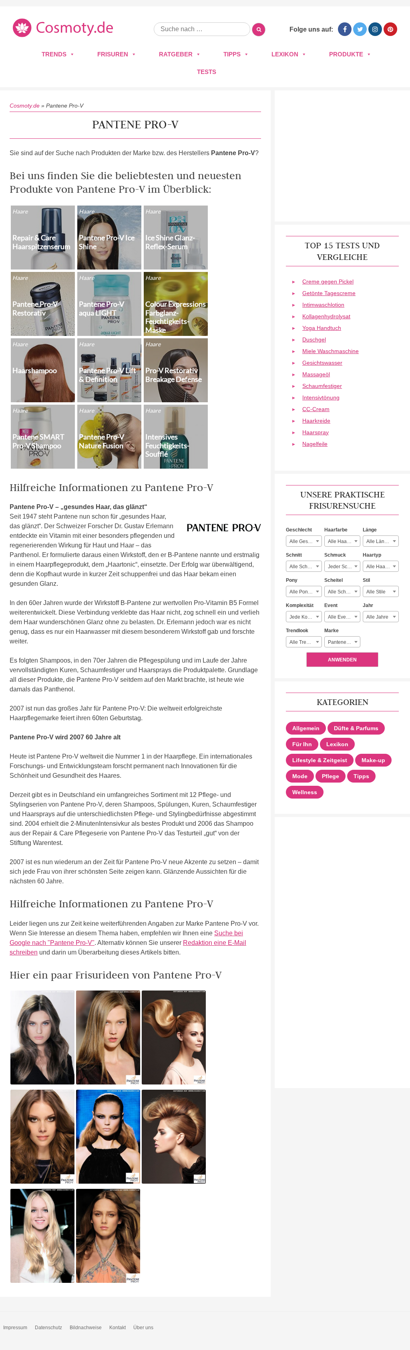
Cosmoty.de (25, 105)
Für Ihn (302, 744)
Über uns (143, 1327)
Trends (54, 54)
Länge (370, 530)
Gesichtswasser (322, 362)
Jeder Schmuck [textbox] (344, 566)
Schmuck (335, 555)
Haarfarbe (336, 530)
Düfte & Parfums (356, 728)
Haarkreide (316, 420)
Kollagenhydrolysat (326, 316)
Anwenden (342, 660)
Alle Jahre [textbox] (377, 617)
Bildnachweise (86, 1327)
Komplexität (300, 605)
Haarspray (315, 432)
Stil (366, 580)
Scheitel (333, 580)
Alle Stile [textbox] (376, 592)
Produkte (346, 54)
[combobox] (304, 541)
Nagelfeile (315, 444)
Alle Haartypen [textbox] (382, 566)
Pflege (330, 776)
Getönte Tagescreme (329, 293)
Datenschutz (48, 1327)
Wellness (304, 792)
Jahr (368, 605)
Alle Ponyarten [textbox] (305, 592)
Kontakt (117, 1327)
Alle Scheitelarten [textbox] (344, 592)
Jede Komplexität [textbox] (305, 617)
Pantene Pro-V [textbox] (344, 642)
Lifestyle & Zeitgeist (319, 760)
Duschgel (314, 339)
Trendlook (297, 630)
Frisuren (112, 54)
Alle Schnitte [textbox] (303, 566)
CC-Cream (316, 409)
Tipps (232, 54)
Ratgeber (176, 54)
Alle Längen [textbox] (379, 541)
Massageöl (316, 374)
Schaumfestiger (322, 386)
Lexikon (284, 54)
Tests (206, 71)
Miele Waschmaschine (330, 351)
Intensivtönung (321, 397)
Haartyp (372, 555)
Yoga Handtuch (321, 328)
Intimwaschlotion (323, 305)
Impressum (15, 1327)
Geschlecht (299, 530)
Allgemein (306, 728)
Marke (331, 630)
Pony (291, 580)
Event (331, 605)
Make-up (373, 760)
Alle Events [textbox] (340, 617)
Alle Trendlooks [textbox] (305, 642)
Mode (300, 776)
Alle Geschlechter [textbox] (305, 541)
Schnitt (294, 555)
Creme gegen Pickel (328, 281)
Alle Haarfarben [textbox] (344, 541)
